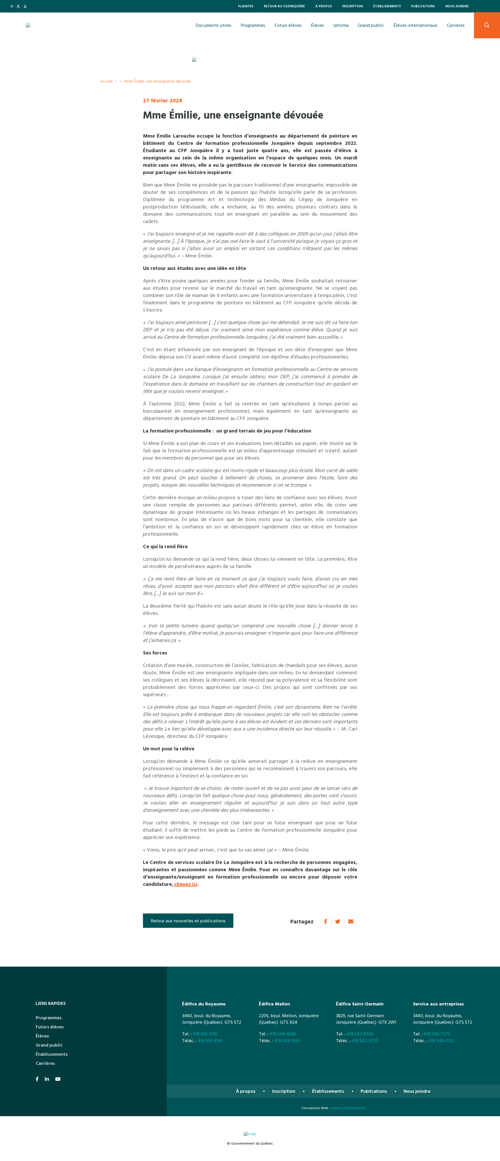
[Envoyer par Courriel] (350, 921)
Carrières (456, 25)
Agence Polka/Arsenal (348, 1107)
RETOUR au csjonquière (284, 6)
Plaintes (245, 6)
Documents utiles (213, 25)
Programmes (253, 25)
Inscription (352, 6)
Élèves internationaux (415, 25)
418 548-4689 (283, 1033)
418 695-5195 (205, 1033)
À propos (323, 6)
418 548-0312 (441, 1040)
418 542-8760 (360, 1033)
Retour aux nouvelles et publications (188, 920)
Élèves (317, 25)
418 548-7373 (437, 1033)
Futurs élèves (288, 25)
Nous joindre (457, 6)
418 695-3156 (210, 1040)
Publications (423, 6)
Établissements (387, 6)
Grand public (371, 25)
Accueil (106, 81)
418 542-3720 (365, 1040)
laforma (340, 25)
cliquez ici (185, 884)
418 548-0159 (287, 1040)
